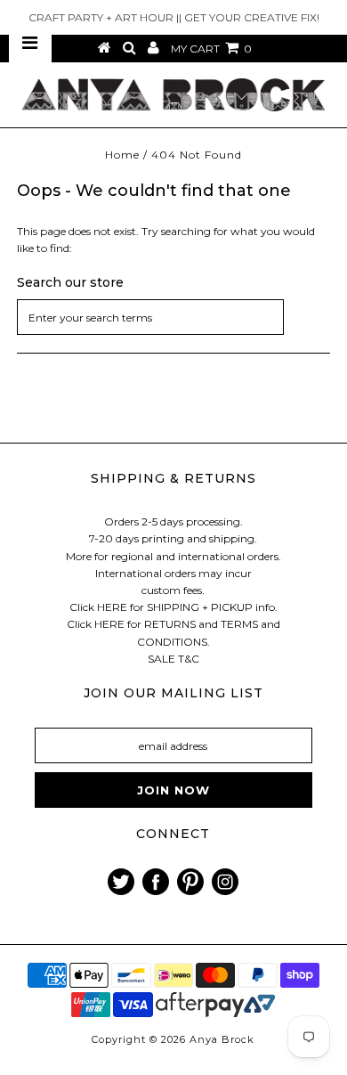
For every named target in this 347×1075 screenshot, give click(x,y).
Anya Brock (222, 1039)
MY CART (211, 48)
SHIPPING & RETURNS (173, 478)
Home (122, 154)
